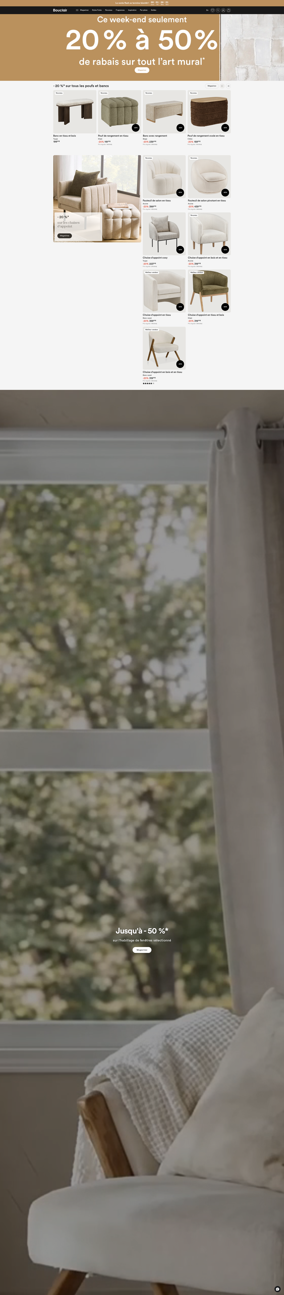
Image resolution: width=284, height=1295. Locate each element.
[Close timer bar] (281, 3)
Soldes (153, 10)
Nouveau (108, 10)
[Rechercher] (218, 10)
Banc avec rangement (155, 136)
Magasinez (84, 10)
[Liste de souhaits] (213, 10)
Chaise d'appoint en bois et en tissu (207, 258)
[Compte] (223, 10)
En (207, 10)
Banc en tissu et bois (64, 136)
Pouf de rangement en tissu (113, 136)
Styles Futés (97, 10)
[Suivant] (228, 86)
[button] (277, 1289)
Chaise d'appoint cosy (155, 258)
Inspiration (132, 10)
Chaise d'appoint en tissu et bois (206, 315)
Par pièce (143, 10)
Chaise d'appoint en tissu (157, 315)
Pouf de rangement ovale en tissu (206, 136)
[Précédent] (222, 86)
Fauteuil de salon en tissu (157, 200)
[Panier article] (229, 10)
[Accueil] (60, 10)
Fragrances (120, 10)
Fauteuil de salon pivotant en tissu (207, 200)
